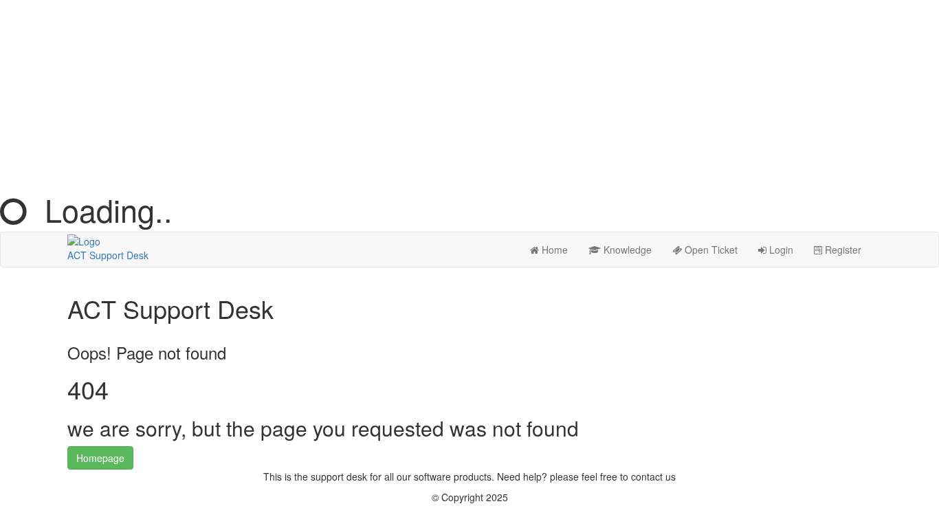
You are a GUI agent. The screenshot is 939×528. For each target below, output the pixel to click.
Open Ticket (710, 249)
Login (779, 249)
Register (841, 249)
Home (553, 249)
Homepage (100, 458)
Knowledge (626, 249)
